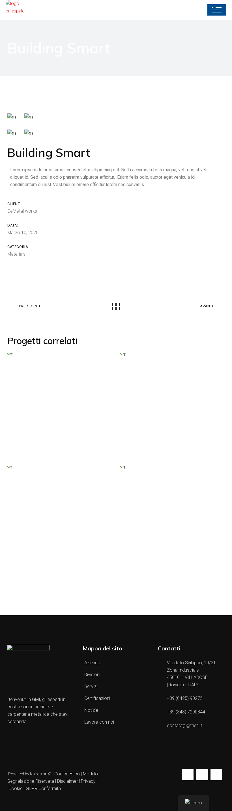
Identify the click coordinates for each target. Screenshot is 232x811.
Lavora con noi (99, 722)
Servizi (90, 686)
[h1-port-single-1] (11, 117)
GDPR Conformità (43, 788)
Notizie (91, 710)
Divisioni (92, 674)
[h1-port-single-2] (28, 117)
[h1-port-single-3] (11, 133)
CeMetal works (22, 211)
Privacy (88, 781)
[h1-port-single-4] (28, 133)
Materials (16, 254)
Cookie (15, 788)
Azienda (92, 662)
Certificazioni (97, 698)
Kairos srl (38, 774)
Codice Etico (67, 774)
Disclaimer (68, 781)
